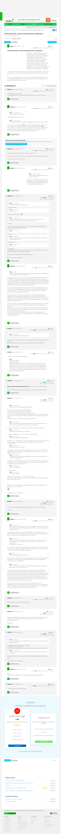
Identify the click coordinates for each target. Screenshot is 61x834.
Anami (52, 398)
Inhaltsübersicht (7, 818)
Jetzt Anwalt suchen (44, 741)
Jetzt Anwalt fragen (52, 42)
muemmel (51, 380)
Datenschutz (46, 821)
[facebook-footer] (51, 813)
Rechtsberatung (7, 821)
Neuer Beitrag (14, 42)
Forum (34, 24)
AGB (32, 823)
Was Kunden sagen (7, 825)
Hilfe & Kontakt (1, 16)
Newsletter (20, 818)
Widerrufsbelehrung (48, 826)
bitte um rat (8, 785)
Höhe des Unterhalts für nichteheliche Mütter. (15, 780)
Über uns (46, 818)
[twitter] (56, 30)
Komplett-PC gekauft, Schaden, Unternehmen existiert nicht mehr (19, 783)
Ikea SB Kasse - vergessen (11, 801)
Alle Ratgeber (6, 828)
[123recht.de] (9, 20)
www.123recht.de (7, 30)
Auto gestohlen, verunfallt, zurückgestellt (14, 799)
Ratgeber (19, 21)
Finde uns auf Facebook (22, 823)
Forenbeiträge (29, 21)
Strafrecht (17, 30)
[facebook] (53, 30)
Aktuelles (32, 821)
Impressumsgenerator (22, 825)
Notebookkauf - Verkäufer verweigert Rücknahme (16, 788)
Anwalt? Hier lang (52, 27)
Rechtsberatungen (40, 21)
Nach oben (53, 760)
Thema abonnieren (14, 35)
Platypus (52, 46)
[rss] (53, 813)
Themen (10, 24)
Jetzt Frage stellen (17, 745)
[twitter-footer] (56, 813)
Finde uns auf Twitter (21, 821)
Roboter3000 (51, 89)
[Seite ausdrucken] (56, 39)
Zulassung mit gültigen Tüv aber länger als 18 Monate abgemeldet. (19, 790)
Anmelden (6, 823)
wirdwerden (51, 501)
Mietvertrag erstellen (21, 828)
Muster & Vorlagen (48, 24)
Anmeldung (33, 818)
